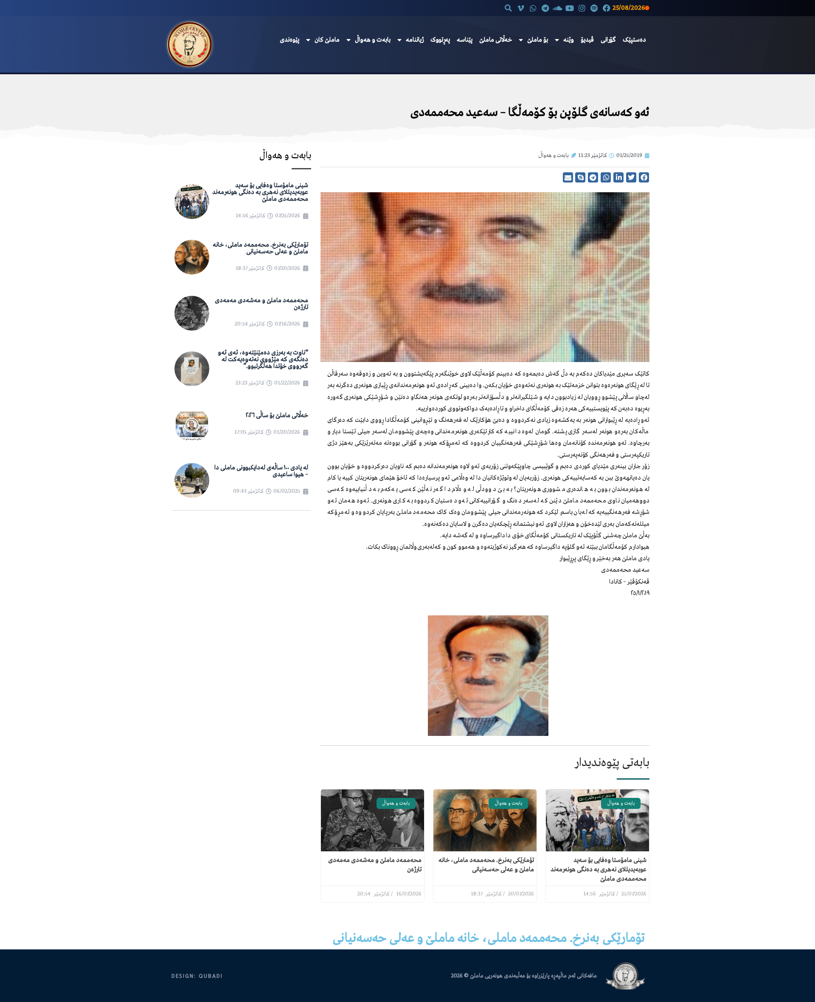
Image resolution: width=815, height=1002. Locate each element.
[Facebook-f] (606, 8)
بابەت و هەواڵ (373, 40)
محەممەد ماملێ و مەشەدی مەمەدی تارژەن (261, 304)
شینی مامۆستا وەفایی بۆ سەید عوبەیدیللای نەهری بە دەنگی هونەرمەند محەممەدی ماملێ (598, 870)
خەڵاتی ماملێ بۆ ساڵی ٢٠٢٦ (277, 415)
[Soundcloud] (557, 8)
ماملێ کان (327, 40)
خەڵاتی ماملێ (495, 40)
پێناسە (464, 40)
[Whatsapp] (533, 8)
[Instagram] (582, 8)
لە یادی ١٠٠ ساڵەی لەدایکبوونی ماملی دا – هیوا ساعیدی (261, 471)
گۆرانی (608, 40)
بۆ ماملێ (537, 40)
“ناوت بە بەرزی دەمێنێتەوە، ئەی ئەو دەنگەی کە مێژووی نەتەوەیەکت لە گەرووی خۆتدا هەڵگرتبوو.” (263, 359)
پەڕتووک (440, 40)
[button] (508, 8)
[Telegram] (545, 8)
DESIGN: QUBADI (197, 976)
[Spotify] (594, 8)
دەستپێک (634, 40)
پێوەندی (289, 40)
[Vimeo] (521, 8)
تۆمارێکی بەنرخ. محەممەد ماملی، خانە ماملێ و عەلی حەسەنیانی (260, 248)
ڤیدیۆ (587, 40)
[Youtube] (570, 8)
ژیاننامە (415, 40)
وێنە (568, 40)
